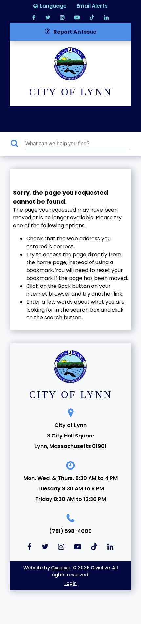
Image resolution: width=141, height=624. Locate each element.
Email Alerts (92, 6)
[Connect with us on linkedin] (106, 17)
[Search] (18, 143)
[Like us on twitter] (47, 17)
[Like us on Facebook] (34, 17)
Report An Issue (74, 32)
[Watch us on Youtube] (77, 17)
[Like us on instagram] (62, 17)
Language (53, 6)
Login (70, 583)
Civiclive (60, 567)
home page (51, 262)
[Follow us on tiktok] (92, 17)
